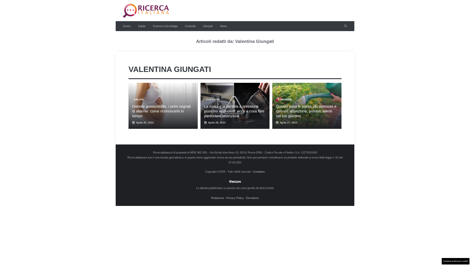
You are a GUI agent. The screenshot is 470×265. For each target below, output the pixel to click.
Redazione (217, 197)
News (223, 26)
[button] (346, 26)
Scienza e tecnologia (165, 26)
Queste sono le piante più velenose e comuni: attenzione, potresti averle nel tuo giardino (306, 111)
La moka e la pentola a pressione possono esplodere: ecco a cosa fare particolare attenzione (234, 111)
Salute (141, 26)
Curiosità (190, 26)
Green (127, 26)
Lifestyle (208, 26)
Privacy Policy (235, 197)
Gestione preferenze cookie (455, 261)
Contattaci (259, 171)
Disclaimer (252, 197)
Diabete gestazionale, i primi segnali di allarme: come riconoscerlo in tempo (161, 111)
